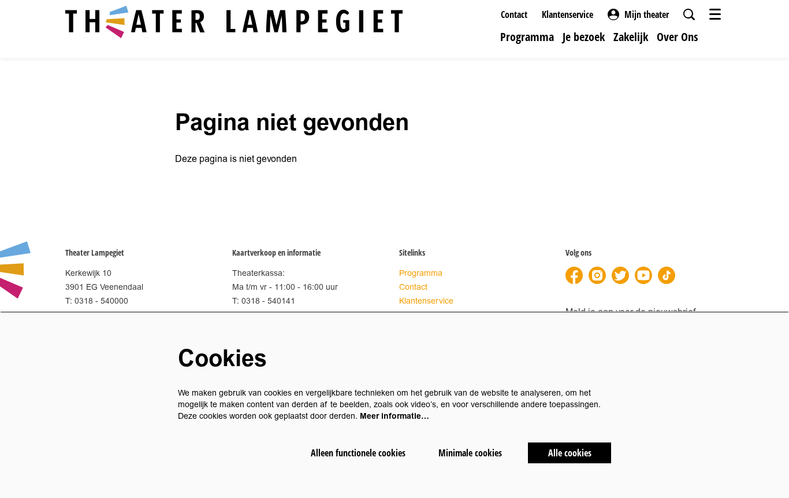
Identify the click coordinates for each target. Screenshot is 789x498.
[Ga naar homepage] (234, 22)
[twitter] (620, 275)
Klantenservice (567, 14)
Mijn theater (646, 14)
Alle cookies (569, 453)
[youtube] (643, 275)
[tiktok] (666, 275)
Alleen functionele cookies (358, 453)
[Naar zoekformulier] (689, 14)
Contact (514, 14)
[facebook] (574, 275)
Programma (420, 273)
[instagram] (597, 275)
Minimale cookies (470, 453)
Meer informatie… (394, 416)
